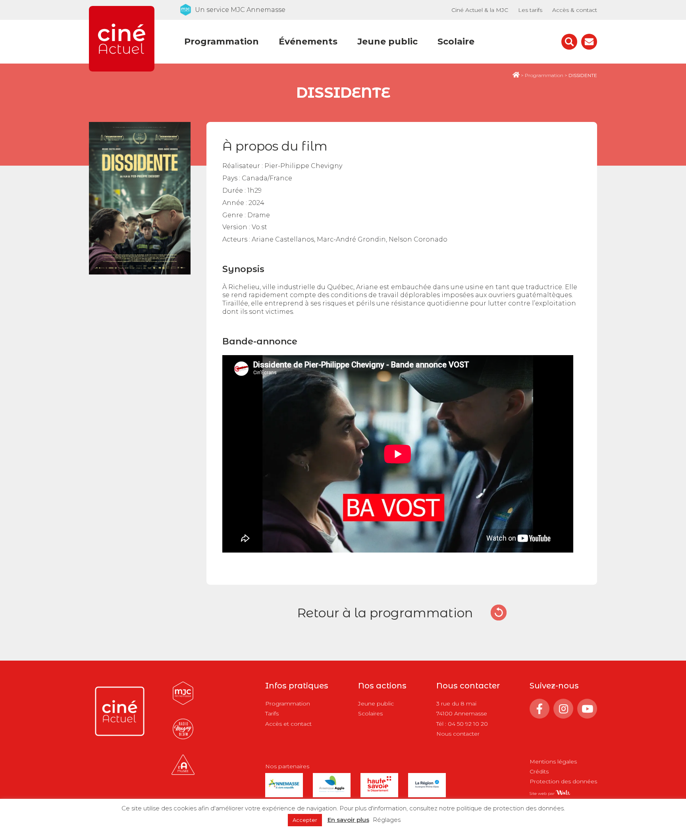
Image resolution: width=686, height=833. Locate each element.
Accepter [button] (305, 820)
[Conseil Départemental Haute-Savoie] (379, 790)
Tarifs (272, 713)
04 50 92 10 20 (468, 723)
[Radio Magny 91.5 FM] (183, 739)
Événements (308, 41)
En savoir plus (348, 819)
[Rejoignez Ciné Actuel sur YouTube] (587, 709)
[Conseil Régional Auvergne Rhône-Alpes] (427, 790)
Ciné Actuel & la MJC (479, 10)
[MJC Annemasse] (183, 703)
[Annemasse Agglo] (332, 790)
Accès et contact (288, 723)
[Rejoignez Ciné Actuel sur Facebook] (539, 709)
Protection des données (563, 781)
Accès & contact (574, 10)
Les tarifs (530, 10)
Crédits (539, 771)
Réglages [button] (387, 819)
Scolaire (455, 41)
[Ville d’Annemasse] (284, 790)
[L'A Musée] (183, 775)
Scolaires (370, 713)
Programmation (221, 41)
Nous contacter (458, 733)
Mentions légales (553, 761)
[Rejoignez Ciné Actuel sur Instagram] (563, 709)
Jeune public (387, 41)
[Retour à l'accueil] (121, 69)
